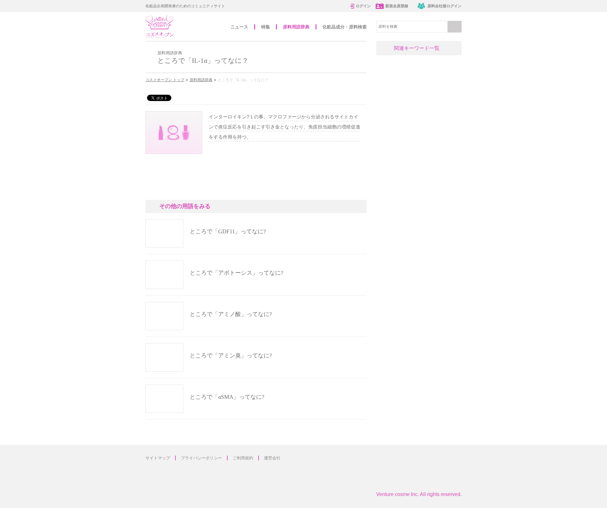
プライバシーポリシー (201, 458)
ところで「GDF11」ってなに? (228, 231)
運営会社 (272, 458)
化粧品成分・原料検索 (344, 26)
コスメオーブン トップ (164, 80)
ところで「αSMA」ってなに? (227, 397)
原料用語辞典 (296, 26)
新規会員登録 (396, 6)
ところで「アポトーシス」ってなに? (236, 273)
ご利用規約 (243, 458)
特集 (265, 26)
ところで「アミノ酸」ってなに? (231, 314)
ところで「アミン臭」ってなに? (231, 355)
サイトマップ (157, 458)
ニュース (239, 26)
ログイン (363, 6)
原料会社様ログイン (444, 6)
